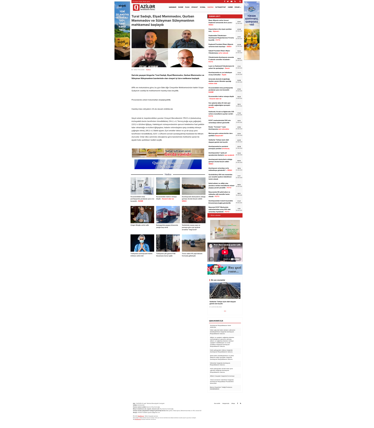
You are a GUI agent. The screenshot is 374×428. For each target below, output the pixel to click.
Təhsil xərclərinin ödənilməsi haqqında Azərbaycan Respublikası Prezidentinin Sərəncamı (222, 381)
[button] (238, 297)
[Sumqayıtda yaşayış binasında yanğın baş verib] (168, 214)
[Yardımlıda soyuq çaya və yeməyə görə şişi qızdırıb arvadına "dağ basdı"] (194, 214)
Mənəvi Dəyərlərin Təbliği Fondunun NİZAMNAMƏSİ (221, 388)
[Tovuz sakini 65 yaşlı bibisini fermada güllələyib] (194, 243)
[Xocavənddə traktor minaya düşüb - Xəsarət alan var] (168, 186)
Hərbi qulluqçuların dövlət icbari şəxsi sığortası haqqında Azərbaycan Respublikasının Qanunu (221, 370)
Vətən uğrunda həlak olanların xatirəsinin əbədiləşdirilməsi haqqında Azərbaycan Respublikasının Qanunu (222, 331)
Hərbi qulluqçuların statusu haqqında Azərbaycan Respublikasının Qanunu (221, 351)
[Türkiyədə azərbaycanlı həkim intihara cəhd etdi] (142, 243)
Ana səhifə (217, 403)
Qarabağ (172, 7)
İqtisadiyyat (220, 7)
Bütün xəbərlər (216, 215)
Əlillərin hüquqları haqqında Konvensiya (222, 376)
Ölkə (187, 7)
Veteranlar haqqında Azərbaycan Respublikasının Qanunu (220, 364)
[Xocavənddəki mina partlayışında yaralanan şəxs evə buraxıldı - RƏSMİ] (142, 186)
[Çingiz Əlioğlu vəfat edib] (142, 214)
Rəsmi (180, 7)
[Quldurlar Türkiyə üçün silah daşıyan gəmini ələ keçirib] (224, 291)
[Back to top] (368, 422)
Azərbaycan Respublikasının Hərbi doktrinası (220, 326)
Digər (237, 7)
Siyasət (194, 7)
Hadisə (210, 7)
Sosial (203, 7)
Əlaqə (233, 403)
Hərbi (230, 7)
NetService (138, 419)
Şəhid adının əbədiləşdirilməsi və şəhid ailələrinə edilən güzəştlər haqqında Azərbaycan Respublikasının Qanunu (222, 357)
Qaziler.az (141, 416)
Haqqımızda (225, 403)
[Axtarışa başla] (240, 1)
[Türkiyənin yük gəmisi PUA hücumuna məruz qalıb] (168, 243)
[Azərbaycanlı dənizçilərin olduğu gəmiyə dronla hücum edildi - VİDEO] (194, 186)
